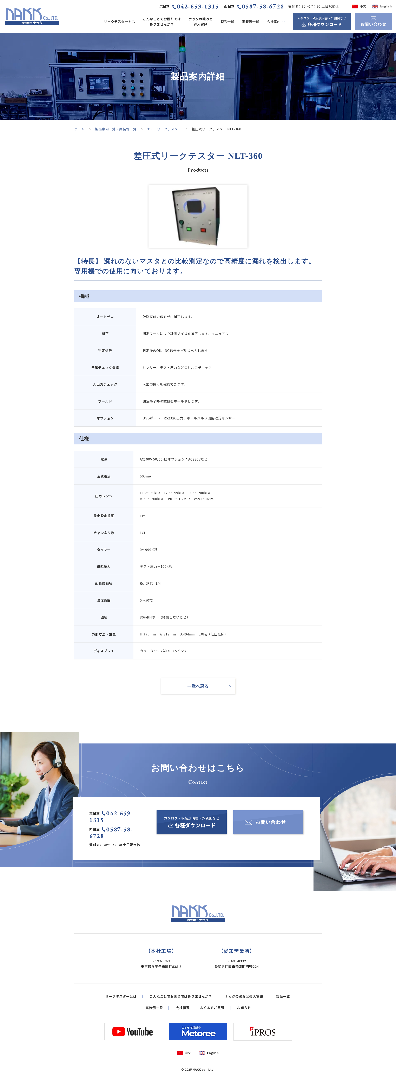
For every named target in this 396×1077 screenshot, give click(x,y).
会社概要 (183, 1007)
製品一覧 (227, 21)
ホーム (79, 128)
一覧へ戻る (198, 686)
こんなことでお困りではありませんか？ (162, 21)
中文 (363, 6)
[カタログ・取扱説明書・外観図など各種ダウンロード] (192, 822)
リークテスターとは (119, 21)
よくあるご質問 (212, 1007)
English (386, 6)
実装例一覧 (250, 21)
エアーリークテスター (164, 128)
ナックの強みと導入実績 (201, 21)
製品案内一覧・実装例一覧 (116, 128)
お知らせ (244, 1007)
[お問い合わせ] (268, 822)
